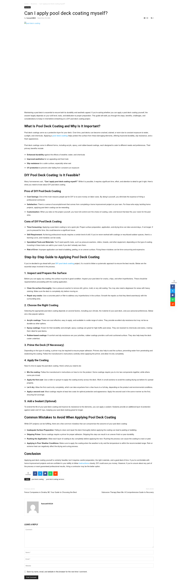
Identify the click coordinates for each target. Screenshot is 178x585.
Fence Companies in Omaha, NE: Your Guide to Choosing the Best (50, 492)
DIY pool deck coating (64, 263)
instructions (84, 463)
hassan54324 (31, 18)
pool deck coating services (55, 479)
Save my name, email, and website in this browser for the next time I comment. (57, 571)
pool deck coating (60, 135)
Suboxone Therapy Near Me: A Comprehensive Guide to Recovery (128, 492)
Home (26, 4)
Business (34, 4)
